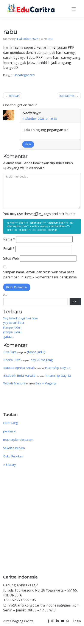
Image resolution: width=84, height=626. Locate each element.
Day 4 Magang (45, 383)
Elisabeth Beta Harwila (19, 376)
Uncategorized (24, 75)
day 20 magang (42, 360)
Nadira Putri (11, 360)
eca (50, 39)
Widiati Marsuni (14, 383)
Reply (28, 144)
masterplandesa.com (18, 440)
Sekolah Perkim (14, 448)
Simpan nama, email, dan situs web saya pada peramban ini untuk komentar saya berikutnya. (40, 274)
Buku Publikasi (13, 456)
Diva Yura (10, 352)
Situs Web (11, 258)
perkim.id (9, 431)
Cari (5, 295)
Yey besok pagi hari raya (20, 318)
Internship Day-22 (57, 368)
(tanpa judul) (12, 327)
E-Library (9, 465)
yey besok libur (13, 323)
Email (8, 248)
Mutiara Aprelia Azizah (19, 368)
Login (77, 621)
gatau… (8, 337)
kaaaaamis (67, 96)
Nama (9, 239)
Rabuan (14, 96)
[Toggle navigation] (73, 9)
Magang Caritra (22, 621)
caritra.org (10, 423)
